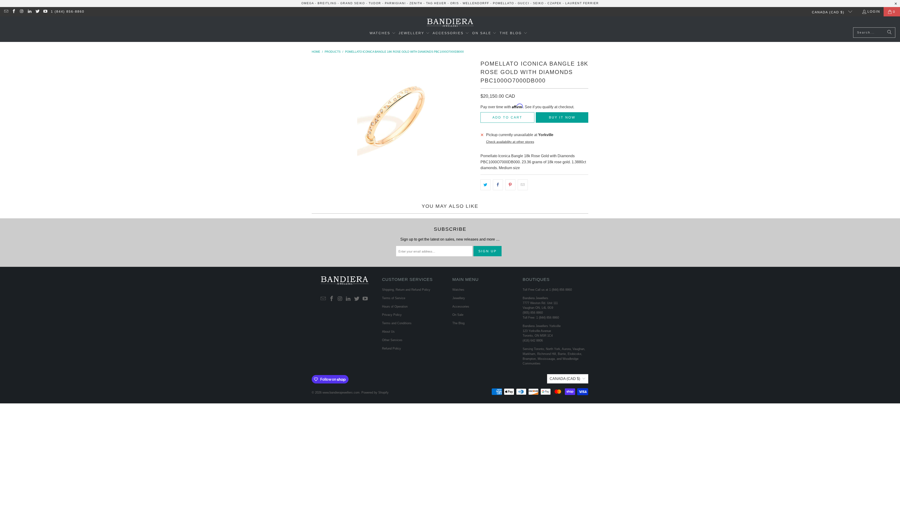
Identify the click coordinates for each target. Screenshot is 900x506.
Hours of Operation (395, 306)
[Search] (889, 32)
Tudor (375, 3)
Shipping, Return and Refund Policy (406, 289)
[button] (383, 33)
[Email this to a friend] (523, 184)
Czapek (555, 3)
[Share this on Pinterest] (510, 184)
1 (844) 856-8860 (67, 11)
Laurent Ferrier (582, 3)
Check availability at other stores (510, 142)
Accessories (460, 306)
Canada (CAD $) (829, 12)
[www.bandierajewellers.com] (450, 23)
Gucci (523, 3)
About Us (388, 331)
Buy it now (562, 117)
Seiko (538, 3)
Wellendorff (476, 3)
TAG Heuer (436, 3)
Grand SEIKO (352, 3)
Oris (454, 3)
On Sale (457, 314)
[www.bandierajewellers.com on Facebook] (13, 12)
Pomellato (503, 3)
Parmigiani (395, 3)
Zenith (415, 3)
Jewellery (458, 298)
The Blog (458, 323)
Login (873, 11)
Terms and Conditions (397, 323)
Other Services (392, 340)
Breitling (327, 3)
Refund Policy (391, 348)
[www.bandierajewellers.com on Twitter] (37, 12)
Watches (458, 289)
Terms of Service (393, 298)
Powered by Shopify (375, 392)
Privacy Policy (392, 314)
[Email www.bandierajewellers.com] (6, 12)
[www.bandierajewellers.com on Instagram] (21, 12)
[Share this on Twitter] (485, 184)
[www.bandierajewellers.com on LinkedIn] (29, 12)
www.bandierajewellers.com (341, 392)
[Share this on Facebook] (498, 184)
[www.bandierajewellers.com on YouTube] (45, 12)
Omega (307, 3)
